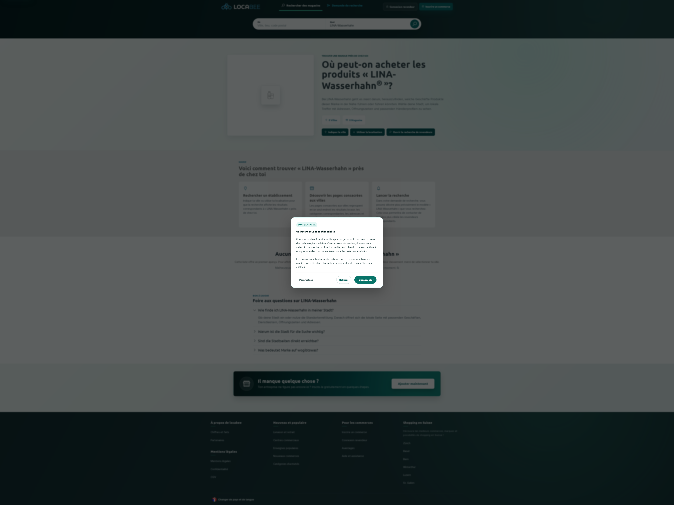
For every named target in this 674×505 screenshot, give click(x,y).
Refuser (343, 279)
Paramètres (306, 279)
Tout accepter (365, 279)
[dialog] (337, 252)
